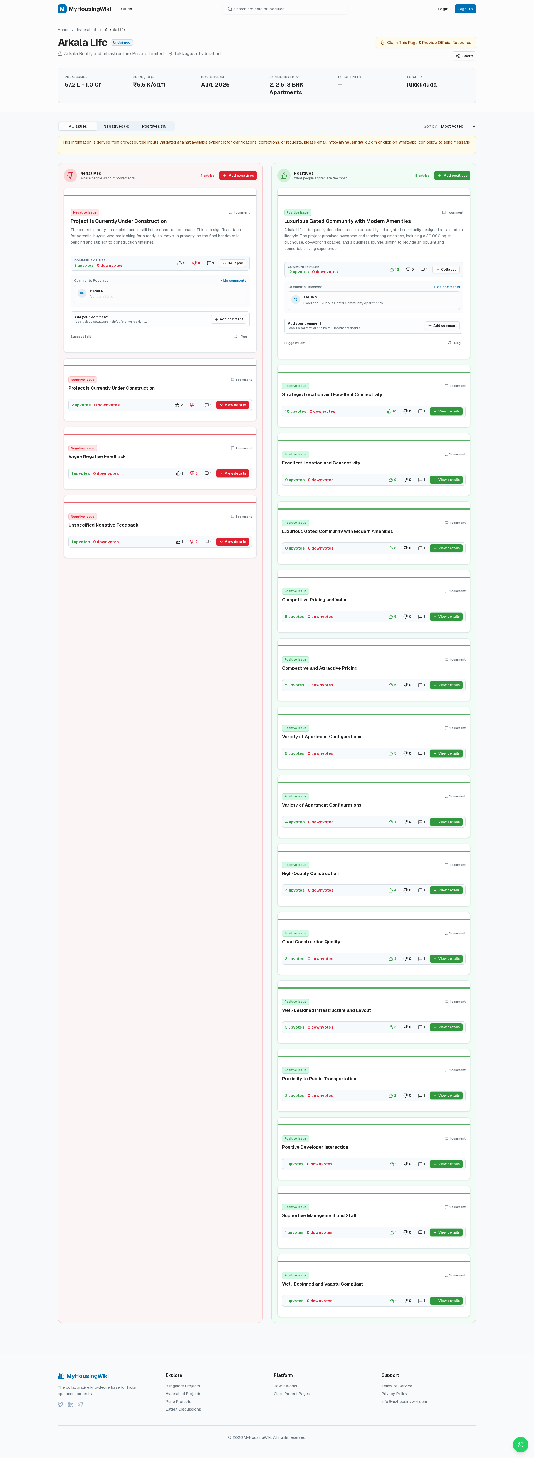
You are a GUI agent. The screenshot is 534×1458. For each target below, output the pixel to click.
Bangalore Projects (183, 1385)
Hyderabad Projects (183, 1393)
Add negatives (241, 175)
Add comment (231, 319)
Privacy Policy (394, 1393)
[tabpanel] (267, 743)
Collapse (235, 263)
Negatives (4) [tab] (116, 126)
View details (235, 405)
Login (443, 8)
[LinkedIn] (70, 1404)
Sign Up (465, 8)
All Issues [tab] (78, 126)
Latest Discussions (183, 1409)
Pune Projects (178, 1401)
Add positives (456, 175)
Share (467, 55)
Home (63, 29)
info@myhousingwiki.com (352, 142)
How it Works (285, 1385)
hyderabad (86, 29)
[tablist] (116, 126)
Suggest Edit (81, 336)
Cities (126, 8)
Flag (244, 336)
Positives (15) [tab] (154, 126)
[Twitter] (60, 1404)
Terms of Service (397, 1385)
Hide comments (233, 280)
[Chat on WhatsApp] (520, 1444)
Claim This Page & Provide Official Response (429, 42)
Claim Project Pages (292, 1393)
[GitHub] (80, 1404)
